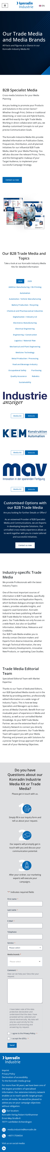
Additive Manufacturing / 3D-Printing (25, 287)
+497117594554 (15, 1135)
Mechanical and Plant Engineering (25, 346)
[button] (25, 961)
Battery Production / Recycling (25, 305)
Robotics (35, 376)
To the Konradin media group (16, 1080)
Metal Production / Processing (25, 358)
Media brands (14, 954)
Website (31, 416)
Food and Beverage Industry (25, 364)
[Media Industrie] (25, 5)
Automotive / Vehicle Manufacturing (25, 299)
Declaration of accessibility (15, 1077)
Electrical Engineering (25, 328)
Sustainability (25, 382)
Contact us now (12, 180)
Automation (25, 293)
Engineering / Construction (25, 334)
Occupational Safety (17, 370)
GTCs (24, 1038)
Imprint (5, 1070)
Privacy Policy (29, 1033)
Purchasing (36, 370)
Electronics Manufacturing (25, 323)
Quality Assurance (19, 376)
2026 (20, 281)
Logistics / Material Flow (25, 340)
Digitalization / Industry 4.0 (25, 317)
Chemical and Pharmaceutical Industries (25, 311)
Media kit (17, 416)
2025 (30, 281)
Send (12, 1045)
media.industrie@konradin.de (21, 1129)
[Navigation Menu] (5, 5)
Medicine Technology (25, 352)
